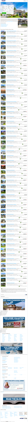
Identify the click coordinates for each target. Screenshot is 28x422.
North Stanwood (3, 339)
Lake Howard (3, 337)
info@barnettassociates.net (22, 415)
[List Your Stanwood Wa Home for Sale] (14, 304)
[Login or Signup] (25, 0)
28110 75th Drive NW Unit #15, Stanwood (13, 204)
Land (9, 11)
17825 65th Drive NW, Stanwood (10, 140)
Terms (12, 421)
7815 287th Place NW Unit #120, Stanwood (13, 101)
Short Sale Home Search (4, 26)
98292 (2, 365)
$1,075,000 (25, 70)
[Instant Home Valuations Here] (14, 322)
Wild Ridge (3, 341)
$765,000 (25, 106)
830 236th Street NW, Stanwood (10, 160)
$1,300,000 (25, 89)
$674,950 (25, 55)
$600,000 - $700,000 (16, 368)
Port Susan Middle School (4, 361)
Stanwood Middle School (16, 361)
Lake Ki (14, 337)
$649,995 (25, 209)
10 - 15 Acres (21, 374)
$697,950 (25, 60)
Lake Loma (21, 337)
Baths (11, 7)
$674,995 (25, 45)
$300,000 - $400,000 (21, 367)
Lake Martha (3, 338)
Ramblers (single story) (4, 370)
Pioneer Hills (15, 339)
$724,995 (25, 101)
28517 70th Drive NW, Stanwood (10, 116)
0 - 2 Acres (3, 374)
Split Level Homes (15, 371)
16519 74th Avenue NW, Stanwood (10, 253)
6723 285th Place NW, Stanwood (13, 219)
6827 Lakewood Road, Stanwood (10, 106)
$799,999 (25, 214)
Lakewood (15, 338)
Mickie (19, 414)
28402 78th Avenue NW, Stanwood (10, 194)
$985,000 (25, 258)
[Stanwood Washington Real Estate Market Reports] (11, 348)
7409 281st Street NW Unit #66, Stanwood (13, 45)
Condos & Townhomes (4, 371)
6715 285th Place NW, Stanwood (13, 150)
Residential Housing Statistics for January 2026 (18, 407)
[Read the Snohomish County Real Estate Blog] (14, 399)
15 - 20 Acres (3, 375)
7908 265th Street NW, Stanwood (12, 111)
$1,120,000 (25, 243)
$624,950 (25, 219)
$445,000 (25, 94)
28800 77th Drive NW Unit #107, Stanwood (13, 263)
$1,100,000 (25, 121)
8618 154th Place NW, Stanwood (12, 165)
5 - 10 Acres (15, 374)
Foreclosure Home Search (4, 25)
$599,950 (25, 194)
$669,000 (25, 248)
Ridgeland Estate (21, 339)
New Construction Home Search (4, 24)
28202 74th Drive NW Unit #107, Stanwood (13, 209)
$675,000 (25, 140)
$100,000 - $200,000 (10, 367)
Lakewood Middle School (16, 360)
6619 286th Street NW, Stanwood (13, 65)
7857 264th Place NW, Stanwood (10, 248)
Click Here (16, 354)
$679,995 (25, 204)
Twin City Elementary (4, 359)
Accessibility (10, 421)
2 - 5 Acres (9, 374)
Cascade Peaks (15, 334)
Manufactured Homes (16, 372)
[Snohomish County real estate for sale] (22, 418)
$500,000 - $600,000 (10, 368)
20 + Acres (9, 375)
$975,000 (25, 253)
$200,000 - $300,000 (16, 367)
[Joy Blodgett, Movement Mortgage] (14, 385)
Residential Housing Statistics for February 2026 (6, 407)
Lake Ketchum (9, 337)
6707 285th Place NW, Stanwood (13, 55)
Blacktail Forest (3, 334)
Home (2, 11)
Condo (5, 11)
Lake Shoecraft (9, 338)
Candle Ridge (9, 334)
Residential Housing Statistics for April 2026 (6, 406)
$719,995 (25, 40)
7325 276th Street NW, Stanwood (10, 89)
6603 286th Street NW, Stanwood (13, 60)
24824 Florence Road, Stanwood (10, 94)
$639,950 (25, 165)
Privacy (13, 421)
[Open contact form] (24, 0)
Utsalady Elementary (16, 359)
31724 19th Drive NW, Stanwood (13, 258)
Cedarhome (21, 334)
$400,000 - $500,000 (4, 368)
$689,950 (25, 65)
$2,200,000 (25, 160)
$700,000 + (21, 368)
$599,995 (25, 50)
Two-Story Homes (15, 370)
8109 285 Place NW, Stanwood (10, 214)
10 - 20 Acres (3, 378)
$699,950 (25, 111)
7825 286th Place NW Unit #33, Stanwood (13, 199)
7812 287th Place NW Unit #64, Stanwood (13, 268)
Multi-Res (7, 11)
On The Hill (9, 339)
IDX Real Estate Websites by (3, 421)
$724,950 (25, 116)
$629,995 (25, 268)
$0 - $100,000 (3, 367)
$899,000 (25, 155)
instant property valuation (10, 21)
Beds (8, 7)
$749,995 (25, 199)
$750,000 (25, 170)
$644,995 (25, 263)
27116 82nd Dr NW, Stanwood (10, 155)
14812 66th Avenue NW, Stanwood (13, 243)
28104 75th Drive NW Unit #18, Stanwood (13, 40)
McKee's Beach (21, 338)
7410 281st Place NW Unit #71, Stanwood (13, 50)
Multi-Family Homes (4, 372)
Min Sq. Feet (3, 7)
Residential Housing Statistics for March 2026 (18, 406)
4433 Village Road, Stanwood (10, 145)
